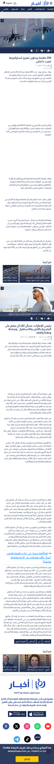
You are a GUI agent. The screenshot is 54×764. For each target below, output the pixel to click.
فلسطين (14, 9)
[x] (16, 726)
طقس (5, 9)
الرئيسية (50, 9)
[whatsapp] (37, 726)
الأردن (30, 9)
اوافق (27, 759)
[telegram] (17, 739)
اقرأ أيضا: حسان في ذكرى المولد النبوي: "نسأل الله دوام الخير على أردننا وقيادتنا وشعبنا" (28, 557)
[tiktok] (27, 739)
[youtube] (48, 726)
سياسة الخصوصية (15, 751)
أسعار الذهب (39, 9)
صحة (23, 9)
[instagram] (27, 726)
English (9, 3)
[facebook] (6, 726)
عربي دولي (46, 68)
